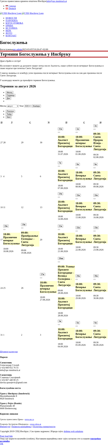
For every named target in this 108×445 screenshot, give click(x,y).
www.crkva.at (35, 424)
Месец (9, 92)
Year (21, 106)
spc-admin (17, 49)
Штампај (9, 351)
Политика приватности (44, 426)
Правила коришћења (21, 426)
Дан (8, 98)
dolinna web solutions (73, 431)
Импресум (5, 426)
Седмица (10, 95)
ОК (1, 443)
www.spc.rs (29, 419)
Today (9, 114)
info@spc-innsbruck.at (57, 1)
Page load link (6, 436)
